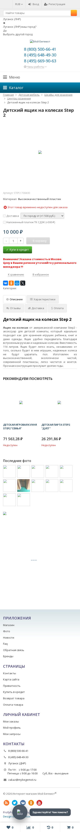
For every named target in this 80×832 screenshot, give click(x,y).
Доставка (12, 216)
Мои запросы (12, 734)
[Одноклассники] (11, 283)
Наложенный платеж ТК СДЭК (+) (30, 222)
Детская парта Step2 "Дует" (55, 426)
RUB (18, 4)
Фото (6, 631)
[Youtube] (39, 803)
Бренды (8, 656)
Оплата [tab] (59, 308)
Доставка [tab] (38, 308)
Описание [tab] (16, 299)
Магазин (8, 625)
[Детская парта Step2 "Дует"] (59, 402)
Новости (8, 637)
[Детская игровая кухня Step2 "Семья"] (21, 402)
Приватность (12, 686)
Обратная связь (13, 650)
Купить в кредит (14, 692)
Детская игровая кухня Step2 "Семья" (20, 426)
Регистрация (57, 4)
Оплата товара (13, 704)
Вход (36, 4)
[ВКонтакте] (5, 283)
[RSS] (6, 803)
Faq (5, 644)
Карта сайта (11, 679)
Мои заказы (11, 721)
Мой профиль (12, 727)
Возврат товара (13, 698)
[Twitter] (14, 803)
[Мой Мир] (17, 283)
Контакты (9, 673)
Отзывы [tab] (15, 308)
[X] (22, 283)
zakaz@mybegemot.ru (22, 780)
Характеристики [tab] (44, 299)
